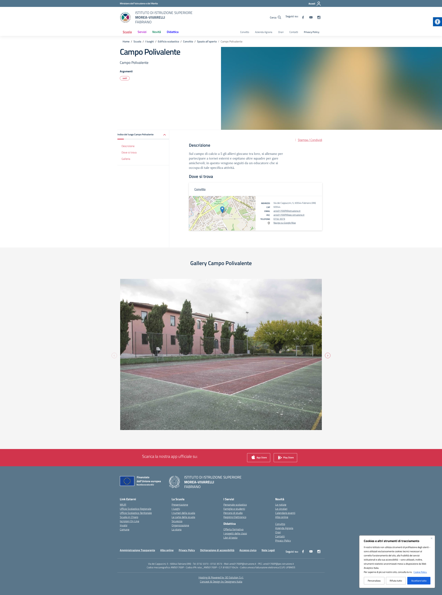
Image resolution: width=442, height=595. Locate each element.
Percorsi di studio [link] (233, 513)
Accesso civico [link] (247, 550)
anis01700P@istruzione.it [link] (286, 211)
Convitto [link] (244, 32)
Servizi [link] (142, 32)
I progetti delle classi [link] (235, 533)
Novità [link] (156, 32)
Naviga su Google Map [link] (284, 223)
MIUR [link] (123, 505)
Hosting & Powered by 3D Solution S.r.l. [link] (221, 577)
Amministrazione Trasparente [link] (137, 550)
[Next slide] (327, 355)
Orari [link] (281, 32)
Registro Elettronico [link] (234, 517)
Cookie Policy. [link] (420, 572)
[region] (397, 561)
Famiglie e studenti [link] (234, 509)
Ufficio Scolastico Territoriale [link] (136, 513)
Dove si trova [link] (129, 152)
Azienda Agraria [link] (263, 32)
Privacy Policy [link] (311, 32)
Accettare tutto (418, 580)
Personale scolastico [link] (235, 505)
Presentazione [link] (180, 505)
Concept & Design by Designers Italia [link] (221, 581)
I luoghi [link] (176, 509)
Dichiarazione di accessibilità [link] (217, 550)
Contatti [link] (293, 32)
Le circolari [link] (281, 509)
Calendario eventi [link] (285, 513)
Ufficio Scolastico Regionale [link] (135, 509)
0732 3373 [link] (279, 219)
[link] (437, 21)
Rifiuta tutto (396, 580)
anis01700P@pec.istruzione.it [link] (288, 215)
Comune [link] (124, 529)
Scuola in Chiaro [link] (129, 517)
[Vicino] (431, 538)
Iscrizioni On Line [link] (129, 521)
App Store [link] (261, 457)
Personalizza (374, 580)
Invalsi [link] (123, 525)
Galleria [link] (126, 159)
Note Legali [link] (268, 550)
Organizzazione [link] (180, 525)
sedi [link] (125, 78)
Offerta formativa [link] (233, 529)
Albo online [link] (281, 517)
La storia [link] (176, 529)
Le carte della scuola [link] (183, 517)
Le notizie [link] (280, 505)
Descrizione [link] (128, 146)
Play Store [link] (288, 457)
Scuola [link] (127, 32)
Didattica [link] (173, 32)
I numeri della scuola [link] (183, 513)
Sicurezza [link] (177, 521)
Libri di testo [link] (230, 537)
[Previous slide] (114, 355)
